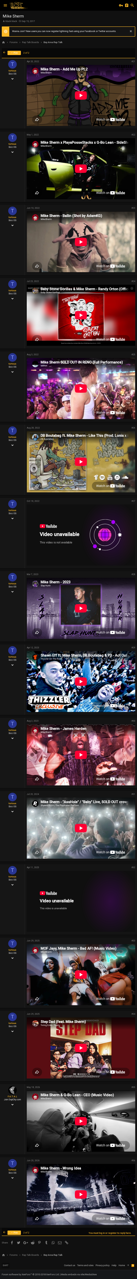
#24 (133, 281)
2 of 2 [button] (26, 52)
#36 (133, 1160)
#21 (133, 61)
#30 (133, 721)
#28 (133, 574)
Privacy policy (103, 1265)
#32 (133, 867)
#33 (133, 940)
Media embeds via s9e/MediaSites (79, 1274)
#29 (133, 647)
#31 (133, 794)
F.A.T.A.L (12, 1096)
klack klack (11, 21)
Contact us (69, 1265)
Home (122, 1265)
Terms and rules (85, 1265)
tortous (12, 70)
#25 (133, 354)
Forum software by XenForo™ (30, 1274)
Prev (15, 52)
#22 (133, 134)
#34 (133, 1014)
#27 (133, 501)
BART (5, 1265)
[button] (5, 5)
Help (114, 1265)
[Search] (132, 5)
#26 (133, 428)
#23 (133, 208)
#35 (133, 1087)
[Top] (128, 1265)
